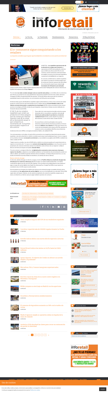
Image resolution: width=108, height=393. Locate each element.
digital (34, 199)
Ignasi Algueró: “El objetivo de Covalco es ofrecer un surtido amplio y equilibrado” (85, 310)
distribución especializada (45, 193)
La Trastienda (42, 37)
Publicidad (20, 379)
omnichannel (42, 197)
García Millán (86, 243)
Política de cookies (35, 390)
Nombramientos (58, 37)
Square (64, 197)
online (49, 197)
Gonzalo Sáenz (26, 199)
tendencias (25, 197)
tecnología (33, 197)
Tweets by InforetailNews (79, 336)
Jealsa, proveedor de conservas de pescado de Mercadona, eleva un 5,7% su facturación (86, 321)
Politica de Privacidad (56, 379)
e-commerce (56, 197)
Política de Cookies (71, 379)
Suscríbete (83, 379)
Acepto (102, 389)
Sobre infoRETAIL (31, 379)
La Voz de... (29, 37)
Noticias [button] (16, 37)
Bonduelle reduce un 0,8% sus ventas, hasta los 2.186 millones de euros (85, 316)
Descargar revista (84, 211)
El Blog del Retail (89, 37)
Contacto (12, 379)
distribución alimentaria (29, 193)
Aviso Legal (43, 379)
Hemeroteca (73, 37)
